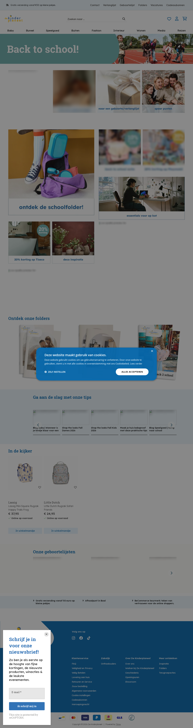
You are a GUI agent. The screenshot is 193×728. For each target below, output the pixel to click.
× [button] (152, 351)
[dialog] (96, 364)
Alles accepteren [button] (132, 371)
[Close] (46, 634)
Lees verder (136, 363)
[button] (54, 371)
